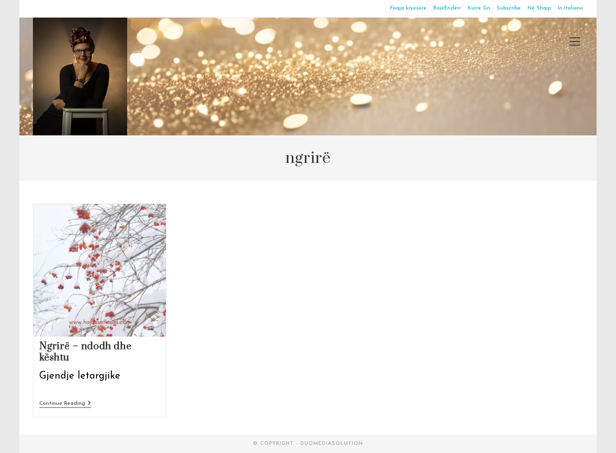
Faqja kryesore (408, 8)
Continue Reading (65, 404)
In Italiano (570, 8)
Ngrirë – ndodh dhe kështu (85, 352)
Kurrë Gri (479, 8)
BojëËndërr (447, 8)
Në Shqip (539, 8)
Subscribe (509, 8)
